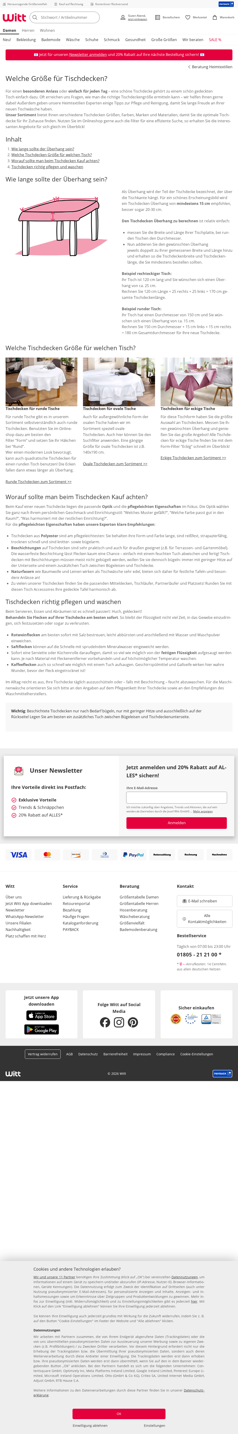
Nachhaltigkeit (18, 929)
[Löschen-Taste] (95, 17)
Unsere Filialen (18, 923)
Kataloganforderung (80, 923)
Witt (10, 886)
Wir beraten (192, 39)
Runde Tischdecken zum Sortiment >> (39, 481)
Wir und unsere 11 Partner (54, 1277)
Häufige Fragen (76, 916)
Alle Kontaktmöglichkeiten (207, 918)
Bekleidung (26, 39)
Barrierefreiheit (115, 1054)
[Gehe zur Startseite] (14, 17)
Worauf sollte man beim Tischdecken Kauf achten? (55, 160)
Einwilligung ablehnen (90, 1425)
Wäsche (73, 39)
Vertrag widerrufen (43, 1054)
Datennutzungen (185, 1277)
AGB (69, 1054)
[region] (119, 1347)
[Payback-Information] (222, 1073)
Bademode (50, 39)
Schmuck (112, 39)
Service (70, 886)
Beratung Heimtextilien (212, 66)
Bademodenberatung (138, 929)
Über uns (14, 897)
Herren (28, 30)
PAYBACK (71, 929)
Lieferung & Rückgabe (82, 897)
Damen (9, 30)
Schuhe (91, 39)
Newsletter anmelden (88, 54)
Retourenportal (76, 903)
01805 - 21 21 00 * (199, 954)
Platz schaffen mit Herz (26, 936)
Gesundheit (135, 39)
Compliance (165, 1054)
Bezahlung (72, 910)
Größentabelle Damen (139, 897)
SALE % (215, 39)
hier (194, 1301)
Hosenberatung (133, 910)
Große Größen (164, 39)
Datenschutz (88, 1054)
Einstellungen (154, 1425)
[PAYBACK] (226, 4)
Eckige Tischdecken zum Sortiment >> (193, 457)
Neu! (7, 39)
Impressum (142, 1054)
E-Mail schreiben (200, 902)
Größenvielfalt (132, 923)
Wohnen (47, 30)
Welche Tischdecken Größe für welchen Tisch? (51, 154)
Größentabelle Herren (139, 903)
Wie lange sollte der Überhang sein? (42, 149)
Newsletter (15, 910)
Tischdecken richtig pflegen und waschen (47, 166)
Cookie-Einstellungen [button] (196, 1054)
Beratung (129, 886)
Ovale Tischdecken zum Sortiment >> (115, 463)
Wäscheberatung (135, 916)
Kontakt (185, 886)
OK (119, 1413)
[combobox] (73, 17)
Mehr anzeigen (203, 811)
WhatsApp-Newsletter (25, 916)
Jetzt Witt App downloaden (29, 903)
